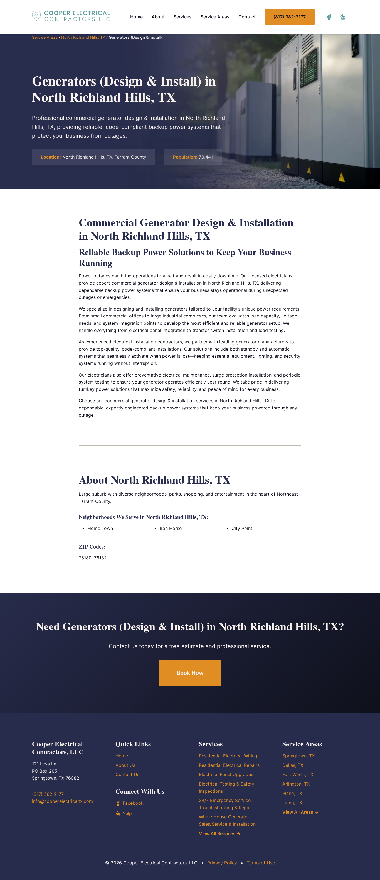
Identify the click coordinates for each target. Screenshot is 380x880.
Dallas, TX (292, 765)
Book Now (190, 673)
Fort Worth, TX (297, 774)
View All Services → (220, 833)
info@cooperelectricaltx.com (62, 801)
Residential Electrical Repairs (229, 765)
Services (183, 17)
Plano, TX (292, 793)
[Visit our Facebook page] (329, 17)
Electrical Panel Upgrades (226, 774)
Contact (247, 17)
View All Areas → (300, 812)
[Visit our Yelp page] (342, 17)
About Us (125, 765)
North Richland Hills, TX (83, 37)
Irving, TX (292, 802)
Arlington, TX (296, 784)
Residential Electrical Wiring (228, 755)
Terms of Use (261, 863)
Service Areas (215, 17)
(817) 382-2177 (289, 17)
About (158, 17)
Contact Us (127, 774)
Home (136, 17)
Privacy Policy (222, 863)
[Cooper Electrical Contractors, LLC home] (71, 15)
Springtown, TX (298, 755)
